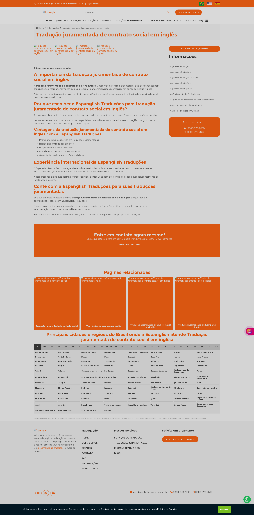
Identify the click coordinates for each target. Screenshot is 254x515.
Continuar (224, 509)
